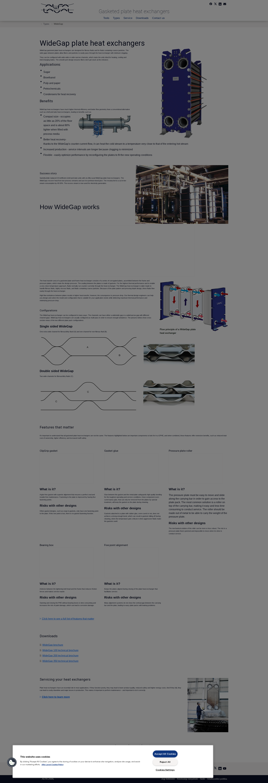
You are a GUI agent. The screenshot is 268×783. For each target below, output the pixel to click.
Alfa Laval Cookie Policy (52, 764)
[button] (12, 762)
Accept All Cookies (165, 753)
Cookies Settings (165, 769)
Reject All (165, 761)
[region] (112, 761)
